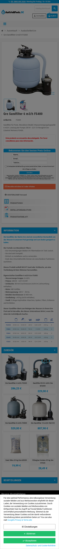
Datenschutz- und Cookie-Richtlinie (40, 545)
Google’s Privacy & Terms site (19, 520)
